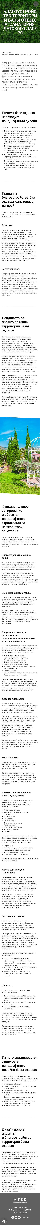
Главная (4, 621)
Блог (10, 621)
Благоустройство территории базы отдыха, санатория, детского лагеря (20, 623)
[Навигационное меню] (36, 4)
